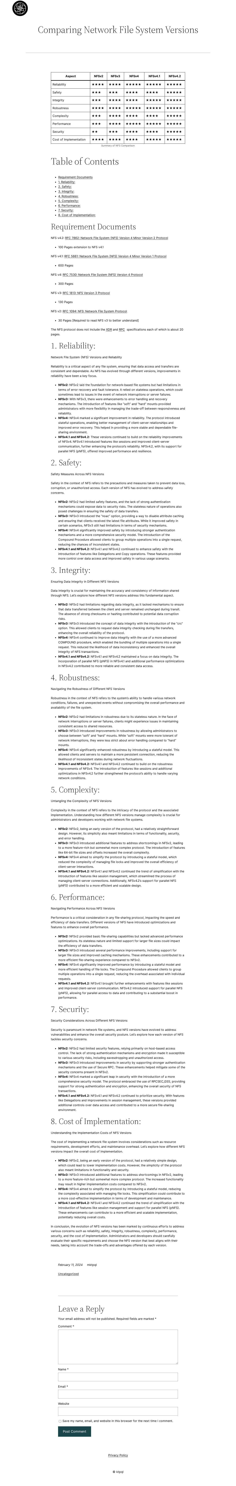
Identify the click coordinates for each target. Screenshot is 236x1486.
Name (63, 1369)
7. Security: (65, 210)
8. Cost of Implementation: (77, 215)
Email (63, 1386)
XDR (109, 329)
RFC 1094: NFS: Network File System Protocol (95, 311)
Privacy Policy (118, 1455)
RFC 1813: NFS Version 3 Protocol (86, 293)
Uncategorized (68, 1274)
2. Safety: (65, 186)
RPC (122, 329)
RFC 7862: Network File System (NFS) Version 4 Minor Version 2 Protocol (116, 238)
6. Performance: (69, 205)
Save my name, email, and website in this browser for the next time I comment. (118, 1421)
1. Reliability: (66, 182)
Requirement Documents (75, 177)
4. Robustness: (68, 196)
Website (63, 1403)
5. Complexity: (68, 201)
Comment (66, 1326)
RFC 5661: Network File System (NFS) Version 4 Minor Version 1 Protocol (115, 256)
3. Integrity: (66, 191)
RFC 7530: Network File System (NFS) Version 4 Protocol (103, 274)
